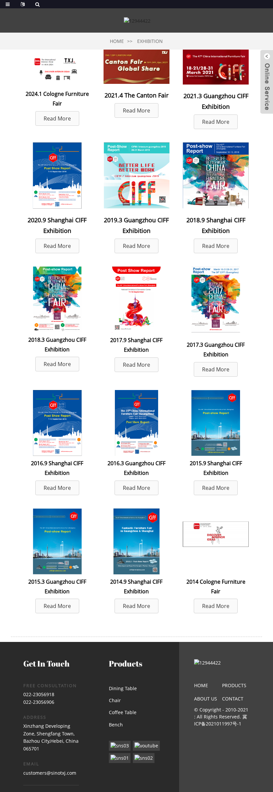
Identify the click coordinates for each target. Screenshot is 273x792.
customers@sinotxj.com (49, 773)
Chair (115, 700)
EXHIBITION (150, 41)
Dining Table (123, 688)
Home (117, 41)
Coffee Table (122, 712)
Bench (116, 724)
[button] (57, 118)
